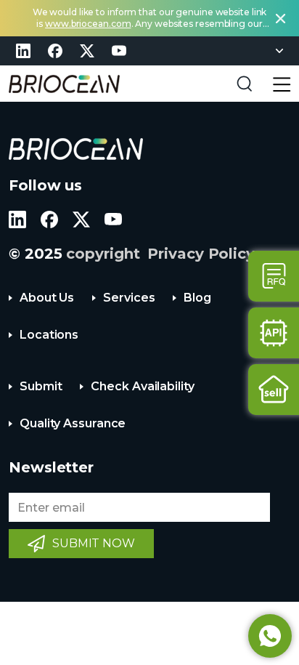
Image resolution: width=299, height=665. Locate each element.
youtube (119, 50)
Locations (49, 335)
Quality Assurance (73, 423)
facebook (55, 50)
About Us (47, 298)
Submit (41, 386)
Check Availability (142, 386)
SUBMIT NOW (93, 543)
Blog (197, 298)
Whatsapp (270, 636)
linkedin (23, 50)
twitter (87, 50)
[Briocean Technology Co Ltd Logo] (76, 149)
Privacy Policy (201, 253)
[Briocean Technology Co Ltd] (64, 84)
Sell (273, 389)
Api (273, 332)
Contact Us (273, 276)
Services (129, 298)
